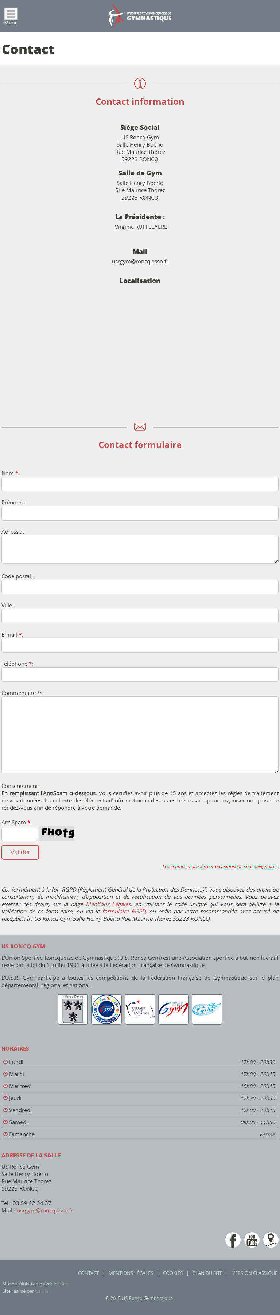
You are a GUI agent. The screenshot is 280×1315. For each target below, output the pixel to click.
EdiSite (61, 1283)
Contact (88, 1273)
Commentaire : (21, 692)
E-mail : (12, 634)
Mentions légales (131, 1273)
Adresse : (12, 531)
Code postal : (17, 576)
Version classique (254, 1273)
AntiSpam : (16, 822)
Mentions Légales (108, 904)
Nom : (10, 473)
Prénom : (12, 502)
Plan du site (207, 1273)
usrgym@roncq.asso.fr (45, 1210)
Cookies (173, 1273)
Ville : (8, 605)
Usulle (41, 1291)
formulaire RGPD (123, 911)
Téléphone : (17, 663)
